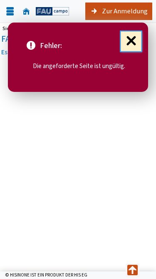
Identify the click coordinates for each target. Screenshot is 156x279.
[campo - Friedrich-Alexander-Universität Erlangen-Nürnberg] (52, 11)
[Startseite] (26, 11)
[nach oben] (132, 270)
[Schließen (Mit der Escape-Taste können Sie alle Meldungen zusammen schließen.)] (131, 41)
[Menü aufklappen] (10, 11)
